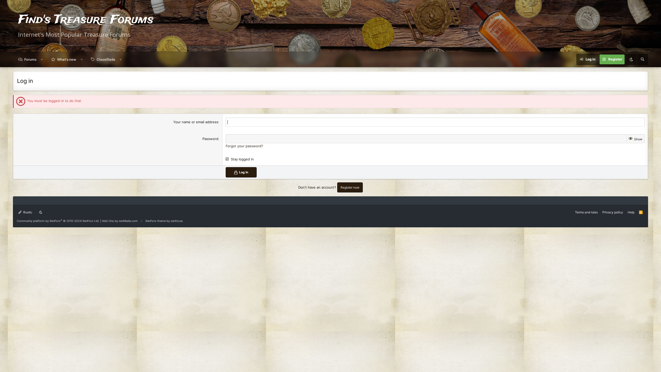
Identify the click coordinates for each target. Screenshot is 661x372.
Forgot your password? (244, 146)
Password (210, 139)
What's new (66, 59)
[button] (42, 59)
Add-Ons (108, 221)
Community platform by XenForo (58, 221)
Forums (30, 59)
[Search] (642, 59)
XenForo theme (155, 221)
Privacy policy (612, 212)
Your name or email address (195, 122)
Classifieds (106, 59)
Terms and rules (586, 212)
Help (631, 212)
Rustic (27, 212)
